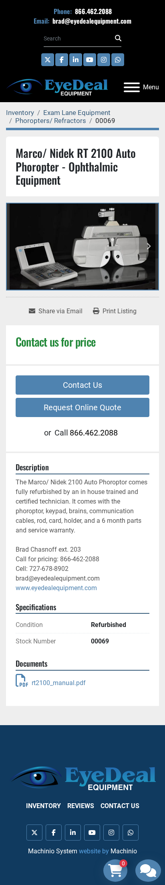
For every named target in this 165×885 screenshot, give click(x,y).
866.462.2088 (92, 11)
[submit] (118, 38)
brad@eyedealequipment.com (91, 21)
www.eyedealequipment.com (56, 588)
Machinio (124, 851)
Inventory (43, 806)
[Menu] (132, 87)
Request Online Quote (82, 407)
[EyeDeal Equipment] (82, 778)
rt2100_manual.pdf (59, 683)
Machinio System (52, 851)
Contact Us (82, 385)
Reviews (80, 806)
